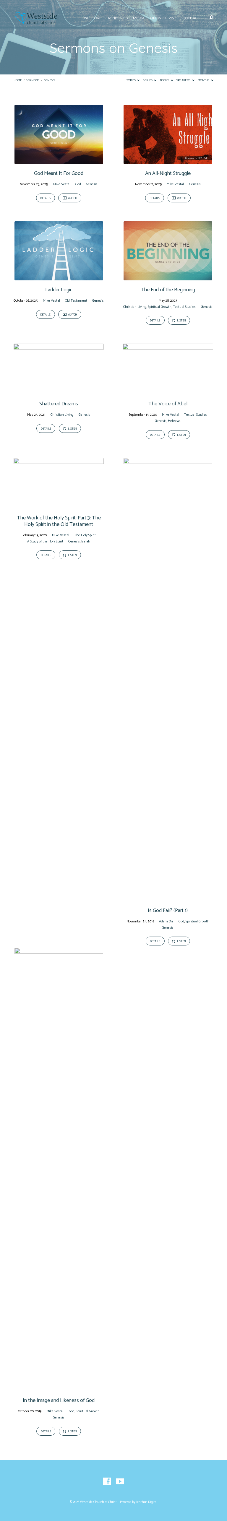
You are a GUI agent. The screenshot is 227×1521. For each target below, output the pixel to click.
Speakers (183, 80)
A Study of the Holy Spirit (45, 541)
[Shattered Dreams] (59, 391)
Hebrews (174, 421)
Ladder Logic (58, 289)
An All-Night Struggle (168, 173)
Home (18, 80)
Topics (131, 80)
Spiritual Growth (159, 307)
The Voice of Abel (167, 403)
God (78, 184)
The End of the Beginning (168, 289)
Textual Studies (184, 307)
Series (148, 80)
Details (45, 198)
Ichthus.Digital (146, 1502)
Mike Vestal (61, 184)
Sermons (32, 80)
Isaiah (85, 541)
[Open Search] (211, 18)
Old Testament (76, 300)
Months (204, 80)
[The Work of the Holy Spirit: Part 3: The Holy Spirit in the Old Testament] (59, 505)
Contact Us (194, 18)
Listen (181, 320)
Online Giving (163, 18)
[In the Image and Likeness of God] (58, 1387)
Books (165, 80)
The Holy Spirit (85, 535)
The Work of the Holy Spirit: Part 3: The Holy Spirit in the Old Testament (59, 521)
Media (139, 18)
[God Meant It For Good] (58, 160)
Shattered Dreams (58, 403)
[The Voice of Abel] (168, 391)
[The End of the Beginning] (168, 277)
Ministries (118, 18)
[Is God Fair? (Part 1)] (168, 898)
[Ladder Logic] (58, 277)
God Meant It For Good (58, 173)
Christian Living (134, 307)
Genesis (49, 80)
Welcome (93, 18)
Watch (72, 198)
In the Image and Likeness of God (59, 1400)
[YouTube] (120, 1482)
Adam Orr (166, 921)
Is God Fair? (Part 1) (168, 910)
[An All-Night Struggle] (168, 160)
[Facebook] (107, 1482)
